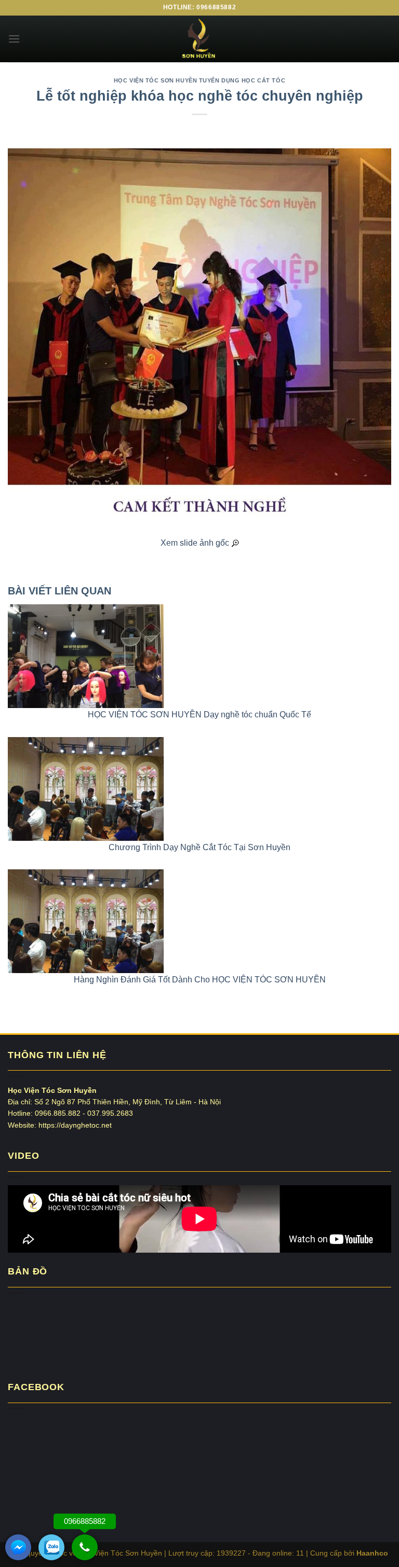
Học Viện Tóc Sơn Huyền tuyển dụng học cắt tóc (199, 80)
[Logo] (199, 39)
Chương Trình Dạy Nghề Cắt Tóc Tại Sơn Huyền (199, 847)
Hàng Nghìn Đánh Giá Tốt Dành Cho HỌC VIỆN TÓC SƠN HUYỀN (200, 979)
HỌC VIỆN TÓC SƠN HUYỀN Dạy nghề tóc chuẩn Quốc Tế (199, 714)
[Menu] (14, 38)
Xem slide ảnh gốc (196, 542)
